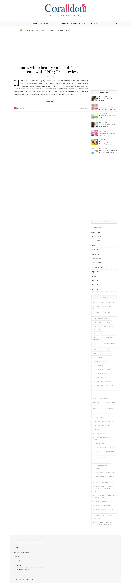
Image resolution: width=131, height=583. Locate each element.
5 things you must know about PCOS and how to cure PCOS (108, 152)
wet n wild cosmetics (102, 501)
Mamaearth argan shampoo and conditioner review (107, 117)
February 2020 (96, 236)
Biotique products (101, 349)
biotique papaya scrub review (104, 345)
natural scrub (99, 433)
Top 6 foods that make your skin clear (107, 134)
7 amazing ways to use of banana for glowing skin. (106, 143)
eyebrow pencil (100, 377)
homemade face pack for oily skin (104, 403)
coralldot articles (101, 369)
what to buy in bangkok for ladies (103, 517)
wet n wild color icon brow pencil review (103, 496)
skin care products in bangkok (101, 467)
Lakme (96, 429)
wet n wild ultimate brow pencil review (103, 511)
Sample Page (18, 565)
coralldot (98, 365)
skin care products (60, 23)
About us (44, 23)
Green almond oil (101, 398)
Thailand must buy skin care (104, 477)
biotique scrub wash (102, 353)
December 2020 (96, 228)
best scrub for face (101, 323)
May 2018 (94, 285)
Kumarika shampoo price (103, 425)
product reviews (78, 23)
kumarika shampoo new (103, 421)
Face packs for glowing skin (104, 393)
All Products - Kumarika (103, 302)
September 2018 (97, 267)
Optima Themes (29, 579)
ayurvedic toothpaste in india (102, 307)
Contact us (93, 23)
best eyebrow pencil (102, 319)
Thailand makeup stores (103, 472)
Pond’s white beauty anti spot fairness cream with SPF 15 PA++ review (50, 69)
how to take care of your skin (103, 410)
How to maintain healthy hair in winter (107, 99)
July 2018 (94, 276)
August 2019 (95, 241)
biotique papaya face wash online (103, 338)
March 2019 (95, 250)
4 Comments (84, 108)
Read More (50, 101)
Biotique (97, 333)
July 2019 (94, 245)
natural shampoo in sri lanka (102, 438)
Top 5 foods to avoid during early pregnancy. (107, 125)
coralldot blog (100, 373)
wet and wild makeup (102, 482)
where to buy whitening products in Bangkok (102, 523)
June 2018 (94, 280)
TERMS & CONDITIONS (21, 570)
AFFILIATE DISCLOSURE (22, 552)
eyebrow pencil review (102, 381)
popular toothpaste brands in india (104, 453)
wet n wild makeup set (102, 505)
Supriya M (20, 108)
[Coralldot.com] (65, 8)
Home (35, 23)
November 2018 (96, 258)
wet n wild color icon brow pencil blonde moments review (103, 489)
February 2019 (96, 254)
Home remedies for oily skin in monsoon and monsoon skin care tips (108, 108)
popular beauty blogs (102, 447)
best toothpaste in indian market (103, 328)
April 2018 (94, 289)
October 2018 (96, 263)
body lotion (99, 357)
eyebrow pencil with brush (103, 387)
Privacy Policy (18, 561)
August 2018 (95, 272)
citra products (100, 361)
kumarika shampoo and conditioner (101, 416)
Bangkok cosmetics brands (103, 314)
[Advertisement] (104, 58)
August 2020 (95, 232)
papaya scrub (99, 443)
